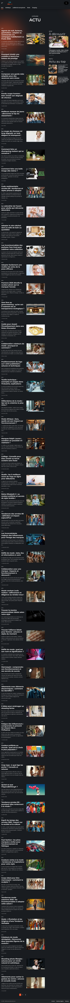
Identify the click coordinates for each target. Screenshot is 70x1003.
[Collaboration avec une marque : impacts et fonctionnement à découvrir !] (35, 575)
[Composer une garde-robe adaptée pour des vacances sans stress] (35, 79)
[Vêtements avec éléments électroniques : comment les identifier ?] (35, 692)
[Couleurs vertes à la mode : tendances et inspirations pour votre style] (35, 865)
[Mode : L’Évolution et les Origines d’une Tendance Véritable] (35, 924)
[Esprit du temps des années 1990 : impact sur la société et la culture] (35, 826)
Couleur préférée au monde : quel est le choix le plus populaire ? (12, 747)
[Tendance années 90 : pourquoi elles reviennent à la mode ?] (35, 807)
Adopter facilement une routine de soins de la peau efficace (11, 267)
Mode (50, 48)
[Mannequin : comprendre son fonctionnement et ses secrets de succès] (35, 672)
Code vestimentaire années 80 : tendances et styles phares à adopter (12, 188)
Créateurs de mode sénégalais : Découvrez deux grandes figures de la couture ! (12, 940)
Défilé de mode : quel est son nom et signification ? (12, 650)
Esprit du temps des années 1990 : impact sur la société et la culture (11, 822)
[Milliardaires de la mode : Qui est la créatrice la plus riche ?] (35, 406)
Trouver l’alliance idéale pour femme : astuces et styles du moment (11, 632)
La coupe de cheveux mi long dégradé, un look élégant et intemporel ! (11, 133)
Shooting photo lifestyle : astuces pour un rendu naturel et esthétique (12, 961)
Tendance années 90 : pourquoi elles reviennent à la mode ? (12, 804)
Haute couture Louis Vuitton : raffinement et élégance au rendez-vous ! (12, 593)
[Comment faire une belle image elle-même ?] (35, 173)
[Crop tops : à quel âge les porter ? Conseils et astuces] (35, 771)
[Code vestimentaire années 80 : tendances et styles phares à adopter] (35, 192)
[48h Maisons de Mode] (10, 3)
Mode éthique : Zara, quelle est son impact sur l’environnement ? (12, 421)
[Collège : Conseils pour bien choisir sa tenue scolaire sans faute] (35, 461)
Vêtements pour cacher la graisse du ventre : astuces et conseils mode (12, 979)
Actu (2, 28)
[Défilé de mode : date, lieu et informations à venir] (35, 557)
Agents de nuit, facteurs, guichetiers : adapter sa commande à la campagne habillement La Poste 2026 (12, 35)
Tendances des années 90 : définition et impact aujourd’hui (12, 516)
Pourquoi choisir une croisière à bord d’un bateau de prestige (10, 56)
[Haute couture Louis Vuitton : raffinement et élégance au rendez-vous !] (35, 596)
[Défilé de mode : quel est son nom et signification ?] (35, 654)
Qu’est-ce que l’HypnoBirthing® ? (9, 786)
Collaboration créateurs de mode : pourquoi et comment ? (12, 346)
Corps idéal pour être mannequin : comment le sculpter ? (12, 880)
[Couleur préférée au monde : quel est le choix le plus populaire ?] (35, 751)
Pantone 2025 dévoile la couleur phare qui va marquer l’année (11, 285)
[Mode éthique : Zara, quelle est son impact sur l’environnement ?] (35, 424)
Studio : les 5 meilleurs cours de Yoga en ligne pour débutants (11, 477)
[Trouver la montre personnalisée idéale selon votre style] (35, 616)
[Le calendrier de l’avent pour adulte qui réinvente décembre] (35, 211)
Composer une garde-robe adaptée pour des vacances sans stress (12, 76)
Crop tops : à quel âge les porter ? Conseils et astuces (12, 767)
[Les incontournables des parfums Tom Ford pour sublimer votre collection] (35, 251)
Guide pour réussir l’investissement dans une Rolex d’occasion (12, 326)
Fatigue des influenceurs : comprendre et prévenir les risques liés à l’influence (12, 727)
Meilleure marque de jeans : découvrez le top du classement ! (12, 114)
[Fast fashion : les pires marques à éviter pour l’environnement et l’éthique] (35, 846)
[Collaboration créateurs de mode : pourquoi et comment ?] (35, 348)
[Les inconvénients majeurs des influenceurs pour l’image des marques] (35, 539)
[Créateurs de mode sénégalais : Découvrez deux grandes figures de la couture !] (35, 944)
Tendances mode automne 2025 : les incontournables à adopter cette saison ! (12, 901)
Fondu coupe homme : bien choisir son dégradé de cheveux (12, 96)
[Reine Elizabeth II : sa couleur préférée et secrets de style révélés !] (35, 500)
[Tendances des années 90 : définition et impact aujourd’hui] (35, 519)
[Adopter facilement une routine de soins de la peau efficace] (35, 269)
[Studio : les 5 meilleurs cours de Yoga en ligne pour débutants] (35, 480)
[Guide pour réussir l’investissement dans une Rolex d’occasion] (35, 330)
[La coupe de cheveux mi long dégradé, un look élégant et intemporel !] (35, 136)
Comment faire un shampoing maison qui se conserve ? (12, 151)
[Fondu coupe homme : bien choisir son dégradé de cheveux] (35, 98)
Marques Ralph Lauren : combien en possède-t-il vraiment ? (11, 441)
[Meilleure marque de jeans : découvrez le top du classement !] (35, 117)
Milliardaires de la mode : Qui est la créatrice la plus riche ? (12, 403)
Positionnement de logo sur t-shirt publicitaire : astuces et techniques (11, 364)
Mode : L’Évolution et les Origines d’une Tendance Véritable (12, 921)
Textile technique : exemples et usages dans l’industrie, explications (12, 382)
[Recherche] (66, 3)
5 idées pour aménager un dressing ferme (12, 707)
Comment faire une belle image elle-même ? (12, 170)
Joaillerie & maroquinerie (63, 77)
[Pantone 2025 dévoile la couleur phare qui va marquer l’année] (35, 288)
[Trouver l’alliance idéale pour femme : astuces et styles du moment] (35, 635)
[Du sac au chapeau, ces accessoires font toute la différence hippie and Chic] (52, 80)
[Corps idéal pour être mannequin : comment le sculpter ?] (35, 883)
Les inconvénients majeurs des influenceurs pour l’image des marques (12, 535)
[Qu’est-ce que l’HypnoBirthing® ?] (35, 789)
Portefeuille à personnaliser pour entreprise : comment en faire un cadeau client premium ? (63, 69)
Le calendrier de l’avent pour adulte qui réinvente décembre (12, 208)
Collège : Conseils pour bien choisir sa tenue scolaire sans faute (11, 459)
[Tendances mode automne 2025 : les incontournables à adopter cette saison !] (35, 904)
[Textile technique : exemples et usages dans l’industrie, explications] (35, 386)
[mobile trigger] (2, 3)
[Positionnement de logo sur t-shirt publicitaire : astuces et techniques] (35, 366)
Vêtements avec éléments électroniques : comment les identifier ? (12, 689)
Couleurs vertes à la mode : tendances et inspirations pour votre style (12, 862)
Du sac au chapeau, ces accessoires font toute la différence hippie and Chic (63, 80)
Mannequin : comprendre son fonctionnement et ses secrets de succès (12, 669)
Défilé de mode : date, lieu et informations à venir (12, 554)
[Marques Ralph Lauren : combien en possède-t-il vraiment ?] (35, 443)
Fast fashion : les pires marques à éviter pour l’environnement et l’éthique (10, 843)
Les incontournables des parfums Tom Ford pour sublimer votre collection (12, 247)
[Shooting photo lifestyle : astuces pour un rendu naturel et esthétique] (35, 963)
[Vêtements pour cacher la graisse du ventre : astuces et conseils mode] (35, 982)
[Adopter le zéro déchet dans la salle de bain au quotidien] (35, 231)
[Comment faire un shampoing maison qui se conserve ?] (35, 155)
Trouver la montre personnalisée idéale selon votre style (12, 612)
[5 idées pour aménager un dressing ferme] (35, 711)
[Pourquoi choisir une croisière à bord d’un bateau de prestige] (35, 60)
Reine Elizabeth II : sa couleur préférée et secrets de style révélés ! (12, 496)
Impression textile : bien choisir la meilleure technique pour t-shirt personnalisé (58, 51)
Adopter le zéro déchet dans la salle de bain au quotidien (11, 228)
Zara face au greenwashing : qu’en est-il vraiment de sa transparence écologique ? (12, 305)
